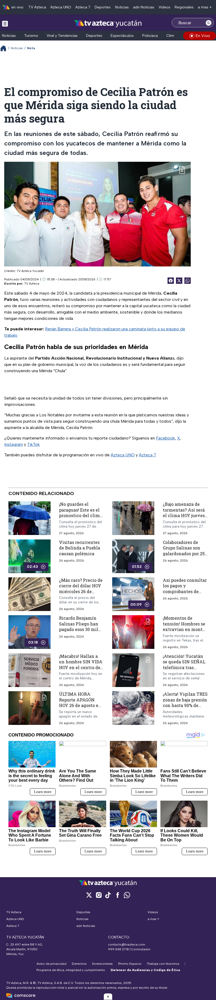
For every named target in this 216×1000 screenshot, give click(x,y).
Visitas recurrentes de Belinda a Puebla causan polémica (79, 547)
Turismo (31, 35)
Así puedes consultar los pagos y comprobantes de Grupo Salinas (185, 588)
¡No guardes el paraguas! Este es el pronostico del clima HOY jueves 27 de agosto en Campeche (80, 515)
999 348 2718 (118, 949)
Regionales (184, 7)
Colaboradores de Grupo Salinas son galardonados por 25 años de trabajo (184, 550)
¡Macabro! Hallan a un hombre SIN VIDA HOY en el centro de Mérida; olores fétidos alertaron (80, 667)
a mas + (205, 7)
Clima (171, 35)
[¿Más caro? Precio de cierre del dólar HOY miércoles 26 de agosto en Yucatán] (29, 594)
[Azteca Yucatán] (108, 23)
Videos (164, 7)
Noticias (122, 7)
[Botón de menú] (5, 23)
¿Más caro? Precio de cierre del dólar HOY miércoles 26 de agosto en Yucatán (80, 588)
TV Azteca (37, 7)
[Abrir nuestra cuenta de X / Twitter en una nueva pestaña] (89, 895)
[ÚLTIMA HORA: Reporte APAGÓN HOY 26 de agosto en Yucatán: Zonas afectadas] (29, 708)
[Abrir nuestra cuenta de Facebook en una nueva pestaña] (117, 895)
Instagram (13, 444)
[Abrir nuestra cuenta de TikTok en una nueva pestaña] (108, 895)
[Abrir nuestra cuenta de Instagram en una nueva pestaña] (98, 895)
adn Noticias (143, 7)
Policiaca (150, 35)
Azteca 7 (82, 7)
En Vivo (202, 35)
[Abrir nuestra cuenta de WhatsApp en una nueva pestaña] (127, 895)
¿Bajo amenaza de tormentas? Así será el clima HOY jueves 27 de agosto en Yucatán (184, 515)
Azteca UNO (60, 7)
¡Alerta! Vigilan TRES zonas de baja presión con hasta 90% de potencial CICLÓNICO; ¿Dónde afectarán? (185, 705)
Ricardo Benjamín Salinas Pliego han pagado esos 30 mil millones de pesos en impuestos (81, 629)
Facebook (165, 438)
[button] (108, 996)
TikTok (33, 444)
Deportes (103, 7)
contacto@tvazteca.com (126, 944)
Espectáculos (122, 35)
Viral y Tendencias (62, 35)
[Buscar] (209, 22)
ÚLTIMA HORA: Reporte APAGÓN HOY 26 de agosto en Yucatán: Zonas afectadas (80, 705)
